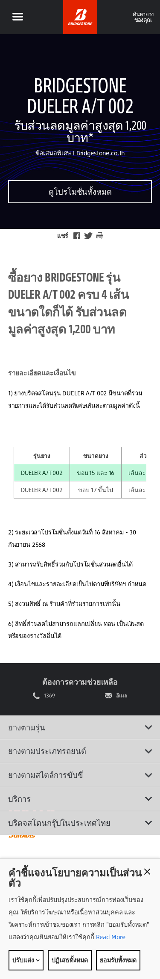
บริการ (19, 799)
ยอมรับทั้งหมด (118, 960)
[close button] (147, 871)
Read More (110, 936)
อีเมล (121, 696)
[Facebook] (76, 236)
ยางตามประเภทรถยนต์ (47, 751)
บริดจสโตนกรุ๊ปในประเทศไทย (59, 823)
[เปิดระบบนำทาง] (17, 17)
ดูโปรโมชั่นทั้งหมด (80, 191)
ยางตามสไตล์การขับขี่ (45, 775)
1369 (49, 696)
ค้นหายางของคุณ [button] (143, 17)
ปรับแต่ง (23, 960)
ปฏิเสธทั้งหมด (70, 960)
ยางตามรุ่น (26, 727)
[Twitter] (88, 236)
